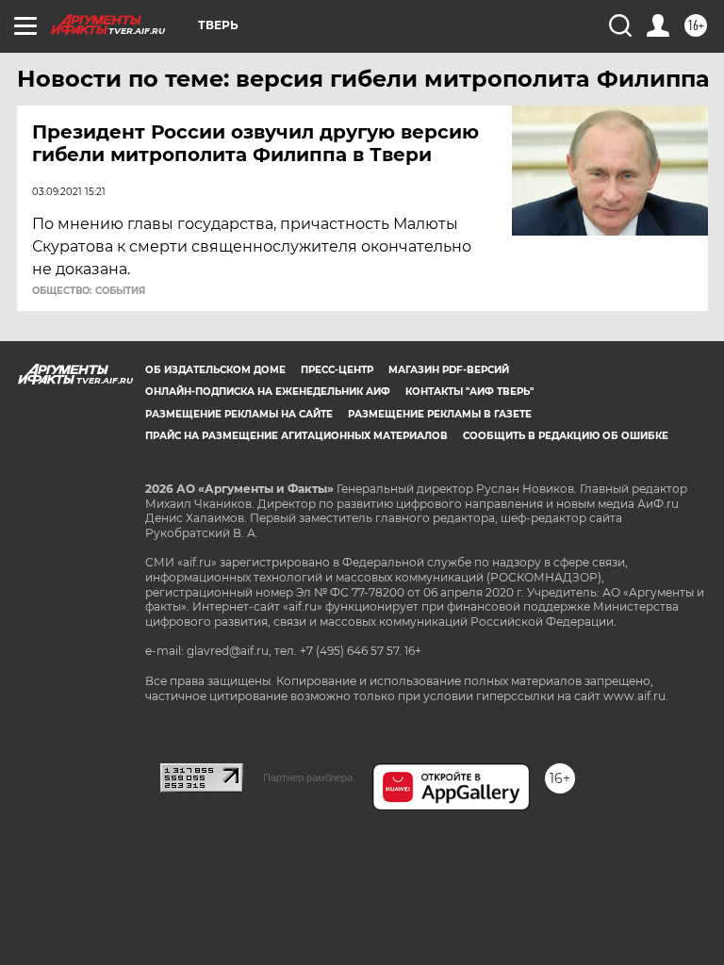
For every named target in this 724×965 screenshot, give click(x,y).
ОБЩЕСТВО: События (88, 291)
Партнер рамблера (308, 777)
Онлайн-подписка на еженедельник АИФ (267, 391)
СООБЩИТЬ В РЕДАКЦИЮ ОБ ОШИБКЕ (565, 436)
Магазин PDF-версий (448, 370)
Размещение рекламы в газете (440, 414)
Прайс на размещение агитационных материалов (296, 436)
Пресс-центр (337, 370)
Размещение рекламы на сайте (239, 414)
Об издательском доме (215, 370)
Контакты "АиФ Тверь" (469, 391)
